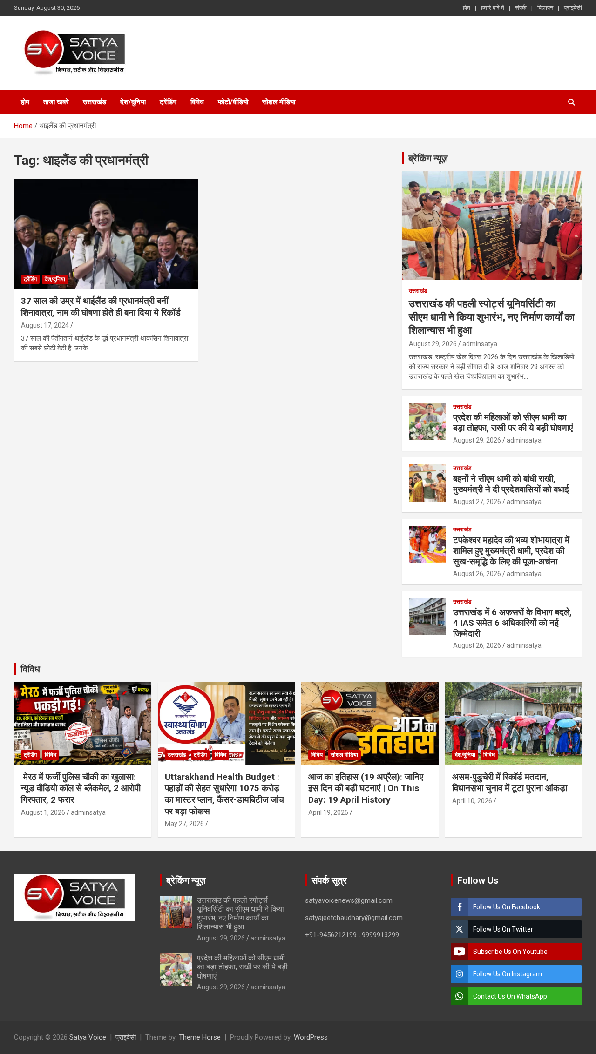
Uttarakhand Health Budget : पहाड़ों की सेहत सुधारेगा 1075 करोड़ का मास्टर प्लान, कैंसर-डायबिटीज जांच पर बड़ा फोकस (224, 794)
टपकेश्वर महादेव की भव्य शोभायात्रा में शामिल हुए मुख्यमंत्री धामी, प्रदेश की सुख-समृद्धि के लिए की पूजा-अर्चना (511, 551)
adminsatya (479, 344)
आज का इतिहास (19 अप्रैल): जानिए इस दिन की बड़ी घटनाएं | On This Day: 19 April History (365, 788)
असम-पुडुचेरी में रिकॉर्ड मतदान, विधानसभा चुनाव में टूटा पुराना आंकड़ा (509, 783)
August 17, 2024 (45, 325)
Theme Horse (200, 1037)
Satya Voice (87, 1037)
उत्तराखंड (94, 102)
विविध (197, 102)
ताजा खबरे (56, 102)
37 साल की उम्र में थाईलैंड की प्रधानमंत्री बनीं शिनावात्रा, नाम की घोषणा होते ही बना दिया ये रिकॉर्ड (101, 306)
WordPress (311, 1037)
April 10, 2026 (472, 801)
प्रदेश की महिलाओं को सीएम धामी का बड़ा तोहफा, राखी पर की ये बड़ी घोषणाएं (513, 422)
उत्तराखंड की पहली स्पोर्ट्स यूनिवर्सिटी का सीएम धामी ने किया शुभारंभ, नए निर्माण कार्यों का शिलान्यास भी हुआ (492, 317)
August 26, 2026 (477, 573)
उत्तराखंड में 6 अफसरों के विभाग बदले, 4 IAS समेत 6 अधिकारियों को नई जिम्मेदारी (512, 623)
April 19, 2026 (328, 812)
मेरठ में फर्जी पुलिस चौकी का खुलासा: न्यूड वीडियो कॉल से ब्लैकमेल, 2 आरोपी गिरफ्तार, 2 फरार (81, 788)
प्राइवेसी (573, 7)
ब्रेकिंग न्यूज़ (428, 158)
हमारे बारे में (492, 7)
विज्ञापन (545, 7)
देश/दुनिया (133, 102)
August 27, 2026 (477, 501)
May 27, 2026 (184, 823)
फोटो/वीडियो (233, 102)
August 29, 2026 (433, 344)
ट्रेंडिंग (168, 102)
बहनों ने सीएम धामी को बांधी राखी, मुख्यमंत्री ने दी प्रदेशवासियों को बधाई (511, 484)
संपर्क (521, 7)
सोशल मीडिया (278, 102)
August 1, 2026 (43, 812)
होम (466, 7)
